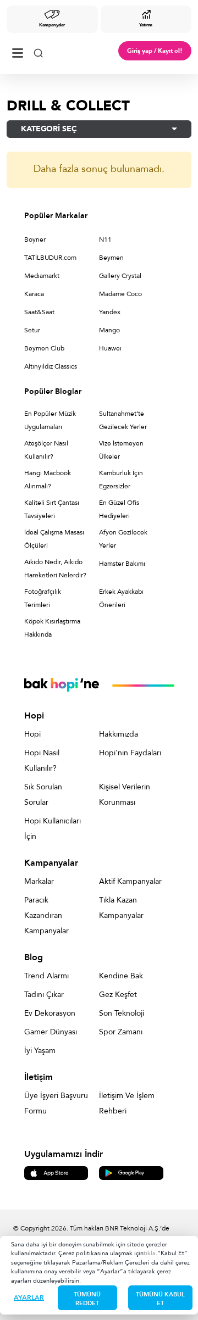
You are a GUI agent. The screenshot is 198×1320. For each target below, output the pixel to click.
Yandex (109, 312)
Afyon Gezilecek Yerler (123, 539)
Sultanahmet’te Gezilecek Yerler (123, 420)
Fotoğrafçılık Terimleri (42, 598)
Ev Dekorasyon (49, 1013)
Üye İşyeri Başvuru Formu (56, 1103)
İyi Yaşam (40, 1050)
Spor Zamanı (120, 1032)
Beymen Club (44, 348)
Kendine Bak (121, 976)
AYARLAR (29, 1297)
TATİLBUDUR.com (50, 257)
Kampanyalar (52, 25)
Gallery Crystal (120, 275)
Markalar (39, 881)
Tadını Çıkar (44, 994)
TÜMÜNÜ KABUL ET (160, 1298)
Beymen (111, 257)
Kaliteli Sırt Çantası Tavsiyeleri (51, 509)
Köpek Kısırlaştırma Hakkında (52, 628)
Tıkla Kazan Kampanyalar (121, 908)
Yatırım (145, 25)
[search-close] (38, 51)
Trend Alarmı (46, 976)
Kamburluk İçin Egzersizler (121, 480)
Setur (32, 330)
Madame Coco (120, 293)
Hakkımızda (118, 734)
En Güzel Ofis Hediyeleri (119, 509)
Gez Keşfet (118, 994)
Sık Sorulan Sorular (43, 794)
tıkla (150, 1253)
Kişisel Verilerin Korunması (124, 794)
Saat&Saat (39, 312)
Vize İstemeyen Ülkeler (121, 450)
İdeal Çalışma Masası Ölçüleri (54, 539)
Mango (109, 330)
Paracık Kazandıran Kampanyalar (46, 915)
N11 (105, 239)
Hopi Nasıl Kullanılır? (41, 760)
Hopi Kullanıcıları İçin (52, 829)
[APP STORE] (56, 1172)
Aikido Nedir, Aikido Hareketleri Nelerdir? (55, 569)
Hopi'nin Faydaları (130, 753)
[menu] (18, 51)
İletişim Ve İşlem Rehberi (127, 1103)
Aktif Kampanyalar (130, 881)
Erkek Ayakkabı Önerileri (121, 598)
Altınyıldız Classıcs (50, 366)
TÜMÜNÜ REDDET (87, 1298)
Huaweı (110, 348)
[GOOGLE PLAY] (131, 1172)
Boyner (35, 239)
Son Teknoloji (121, 1013)
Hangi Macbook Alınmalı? (47, 480)
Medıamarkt (41, 275)
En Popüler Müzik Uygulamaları (50, 420)
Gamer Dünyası (50, 1032)
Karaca (34, 293)
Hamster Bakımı (122, 563)
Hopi (32, 734)
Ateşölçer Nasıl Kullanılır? (46, 450)
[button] (99, 129)
